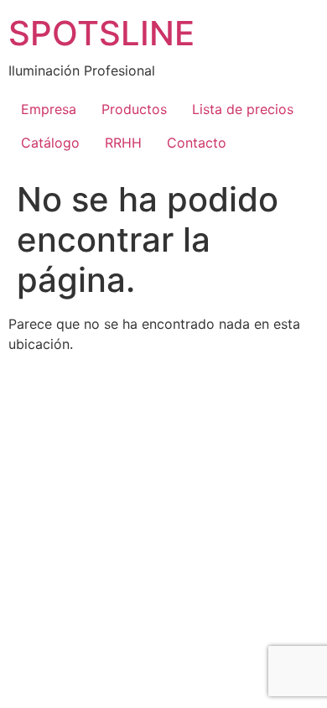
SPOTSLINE (101, 33)
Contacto (196, 142)
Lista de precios (242, 109)
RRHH (123, 142)
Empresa (48, 109)
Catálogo (50, 142)
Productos (134, 109)
